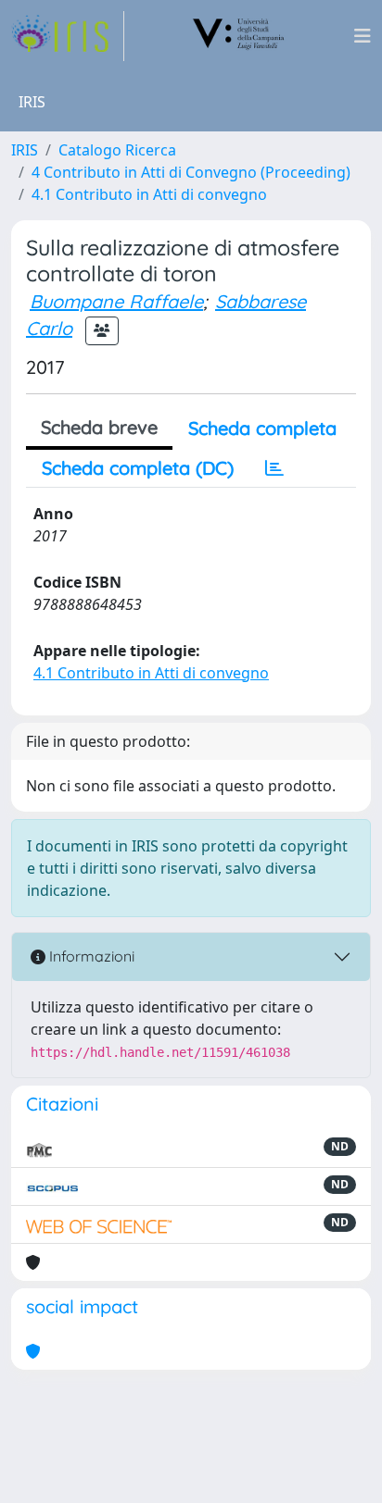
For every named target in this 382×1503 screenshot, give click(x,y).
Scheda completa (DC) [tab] (138, 467)
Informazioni (89, 956)
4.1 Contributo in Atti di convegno (149, 194)
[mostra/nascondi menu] (362, 36)
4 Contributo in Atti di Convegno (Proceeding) (191, 172)
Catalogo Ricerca (117, 150)
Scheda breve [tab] (99, 427)
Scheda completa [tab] (262, 428)
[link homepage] (67, 36)
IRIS (24, 150)
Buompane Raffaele (116, 301)
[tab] (274, 468)
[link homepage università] (239, 36)
